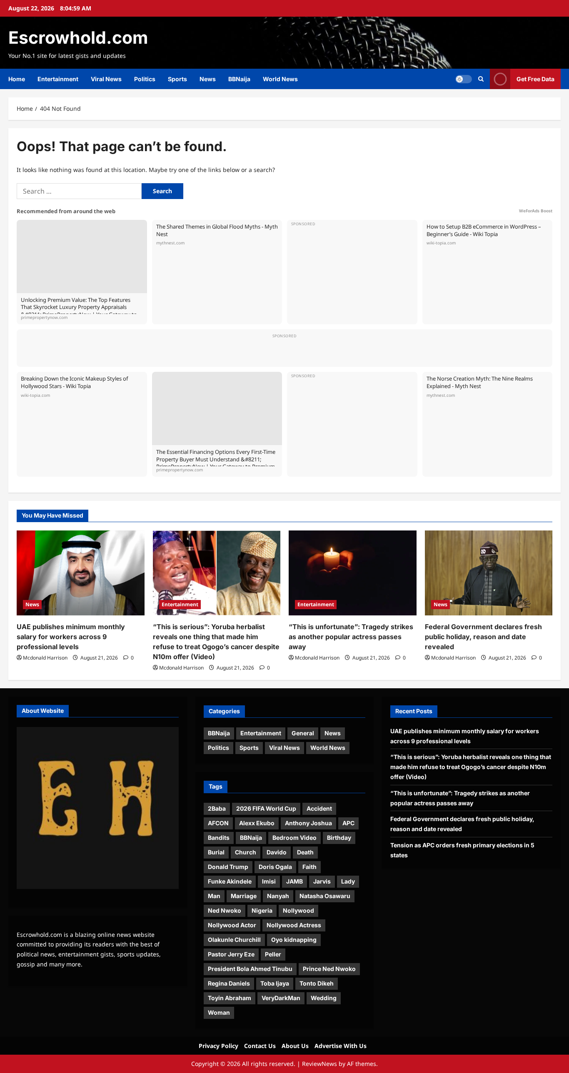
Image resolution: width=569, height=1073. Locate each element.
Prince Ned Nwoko (329, 968)
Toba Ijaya (274, 983)
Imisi (269, 881)
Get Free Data (535, 78)
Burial (216, 852)
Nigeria (262, 910)
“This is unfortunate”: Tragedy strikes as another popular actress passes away (351, 636)
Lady (348, 881)
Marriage (244, 895)
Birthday (339, 837)
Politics (144, 78)
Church (245, 852)
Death (305, 852)
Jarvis (322, 881)
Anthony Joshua (308, 823)
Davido (277, 852)
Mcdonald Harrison (45, 657)
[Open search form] (481, 79)
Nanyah (278, 895)
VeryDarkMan (281, 997)
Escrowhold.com (78, 37)
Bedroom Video (294, 837)
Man (214, 895)
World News (280, 78)
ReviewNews (319, 1064)
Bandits (219, 837)
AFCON (218, 823)
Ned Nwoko (224, 910)
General (303, 733)
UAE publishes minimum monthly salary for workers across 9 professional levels (71, 636)
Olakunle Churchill (234, 939)
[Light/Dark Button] (463, 79)
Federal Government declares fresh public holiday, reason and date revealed (483, 636)
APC (348, 823)
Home (16, 78)
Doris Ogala (275, 866)
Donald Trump (228, 866)
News (208, 78)
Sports (177, 78)
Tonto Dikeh (316, 983)
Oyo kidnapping (294, 939)
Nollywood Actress (294, 925)
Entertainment (57, 78)
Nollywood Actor (232, 925)
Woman (219, 1012)
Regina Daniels (229, 983)
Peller (273, 954)
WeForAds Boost (535, 211)
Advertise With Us (340, 1046)
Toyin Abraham (229, 997)
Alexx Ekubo (257, 823)
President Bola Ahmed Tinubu (250, 968)
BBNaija (239, 78)
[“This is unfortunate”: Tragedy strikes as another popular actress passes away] (353, 572)
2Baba (217, 808)
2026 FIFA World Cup (266, 808)
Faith (309, 866)
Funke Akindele (230, 881)
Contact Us (260, 1046)
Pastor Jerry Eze (231, 954)
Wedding (324, 997)
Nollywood (298, 910)
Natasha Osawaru (324, 895)
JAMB (294, 881)
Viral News (106, 78)
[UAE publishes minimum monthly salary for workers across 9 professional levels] (81, 572)
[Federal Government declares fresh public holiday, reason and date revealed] (489, 572)
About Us (295, 1046)
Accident (319, 808)
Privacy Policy (218, 1046)
